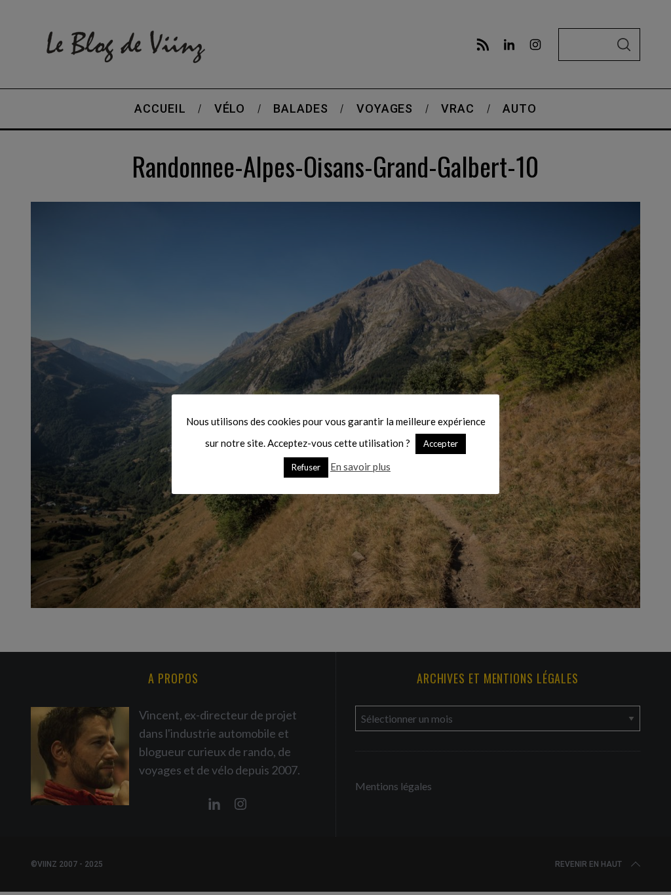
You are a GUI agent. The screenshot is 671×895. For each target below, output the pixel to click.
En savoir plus (360, 466)
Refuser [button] (306, 467)
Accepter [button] (440, 443)
